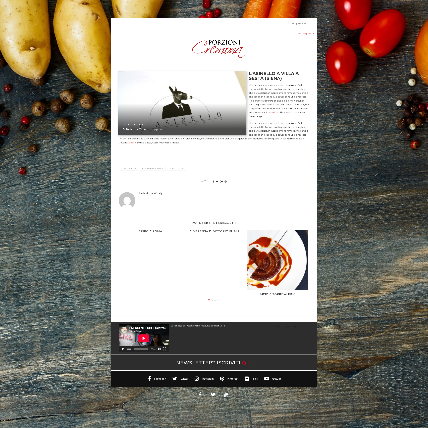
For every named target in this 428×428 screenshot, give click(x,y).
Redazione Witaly (136, 129)
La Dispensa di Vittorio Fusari (214, 231)
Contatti (253, 23)
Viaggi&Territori (225, 23)
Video (242, 23)
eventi (155, 23)
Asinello (272, 112)
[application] (144, 338)
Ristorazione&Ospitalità (135, 124)
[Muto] (159, 349)
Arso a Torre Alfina (277, 294)
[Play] (123, 349)
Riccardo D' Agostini (153, 168)
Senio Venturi (176, 168)
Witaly (144, 23)
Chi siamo (129, 23)
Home (117, 23)
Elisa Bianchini (129, 168)
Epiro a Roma (150, 231)
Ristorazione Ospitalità (179, 23)
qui (247, 363)
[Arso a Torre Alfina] (277, 260)
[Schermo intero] (164, 349)
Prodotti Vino (204, 23)
